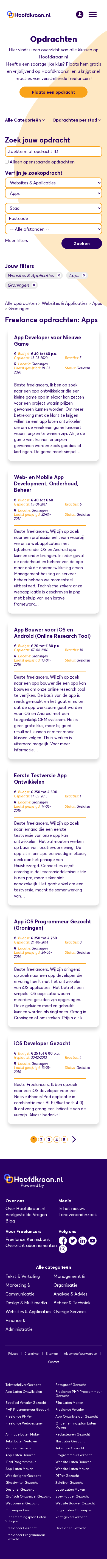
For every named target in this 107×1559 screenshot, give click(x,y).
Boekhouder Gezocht (72, 1496)
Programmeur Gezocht (73, 1455)
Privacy (13, 1354)
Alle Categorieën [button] (23, 120)
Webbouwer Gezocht (22, 1503)
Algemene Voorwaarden (80, 1354)
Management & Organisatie (69, 1281)
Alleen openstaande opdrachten (42, 162)
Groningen (21, 284)
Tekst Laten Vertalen (21, 1441)
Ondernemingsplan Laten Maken (75, 1425)
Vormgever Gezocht (71, 1517)
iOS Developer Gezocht (42, 1043)
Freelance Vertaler (69, 1409)
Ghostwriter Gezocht (21, 1482)
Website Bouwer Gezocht (75, 1503)
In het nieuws (71, 1208)
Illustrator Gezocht (70, 1441)
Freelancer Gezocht (20, 1528)
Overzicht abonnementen (31, 1245)
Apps (77, 275)
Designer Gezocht (19, 1489)
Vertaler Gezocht (18, 1448)
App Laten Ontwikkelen (23, 1391)
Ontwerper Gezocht (20, 1510)
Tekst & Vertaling (22, 1276)
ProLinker (54, 1185)
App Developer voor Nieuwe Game (47, 340)
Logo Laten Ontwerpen (73, 1510)
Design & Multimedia (26, 1302)
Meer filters (16, 240)
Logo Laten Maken (70, 1489)
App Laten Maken (19, 1469)
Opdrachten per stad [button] (75, 120)
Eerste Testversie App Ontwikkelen (40, 778)
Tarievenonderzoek (77, 1214)
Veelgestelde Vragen (26, 1214)
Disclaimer (32, 1354)
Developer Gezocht (70, 1528)
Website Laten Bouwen (73, 1462)
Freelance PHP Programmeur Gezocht (78, 1393)
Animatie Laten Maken (23, 1434)
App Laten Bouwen (20, 1455)
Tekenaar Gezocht (69, 1448)
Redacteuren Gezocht (72, 1434)
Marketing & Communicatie (20, 1290)
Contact (53, 1362)
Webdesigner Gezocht (23, 1476)
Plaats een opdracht (53, 92)
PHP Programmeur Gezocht (27, 1409)
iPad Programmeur (20, 1462)
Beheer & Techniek (72, 1302)
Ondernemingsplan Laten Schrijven (25, 1519)
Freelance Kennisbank (27, 1239)
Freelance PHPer (18, 1416)
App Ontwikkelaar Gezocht (76, 1416)
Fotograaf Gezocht (70, 1385)
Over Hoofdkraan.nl (25, 1208)
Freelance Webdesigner (24, 1423)
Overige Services (70, 1311)
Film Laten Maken (69, 1403)
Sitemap (52, 1354)
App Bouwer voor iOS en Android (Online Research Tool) (52, 633)
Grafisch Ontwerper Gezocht (28, 1496)
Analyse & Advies (71, 1294)
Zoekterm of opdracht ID (33, 151)
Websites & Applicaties (33, 275)
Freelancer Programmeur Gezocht (25, 1537)
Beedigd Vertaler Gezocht (25, 1403)
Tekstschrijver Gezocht (23, 1385)
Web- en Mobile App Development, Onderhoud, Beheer (46, 483)
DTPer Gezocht (67, 1476)
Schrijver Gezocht (69, 1482)
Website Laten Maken (72, 1469)
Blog (10, 1221)
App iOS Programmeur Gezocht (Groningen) (52, 924)
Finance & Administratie (19, 1325)
